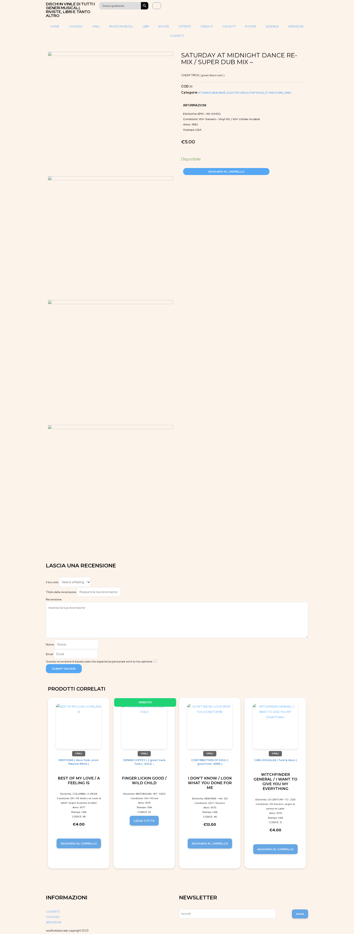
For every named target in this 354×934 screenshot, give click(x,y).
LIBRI (146, 26)
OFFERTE (184, 26)
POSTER (250, 26)
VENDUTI (207, 26)
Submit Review (64, 668)
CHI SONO (76, 26)
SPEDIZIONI (295, 26)
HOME (55, 26)
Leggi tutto (144, 821)
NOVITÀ (163, 26)
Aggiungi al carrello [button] (79, 843)
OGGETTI (229, 26)
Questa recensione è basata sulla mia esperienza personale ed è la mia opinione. (99, 661)
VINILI (96, 26)
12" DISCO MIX (274, 92)
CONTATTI (177, 36)
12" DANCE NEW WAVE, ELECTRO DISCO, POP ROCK (231, 92)
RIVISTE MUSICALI (121, 26)
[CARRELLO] (156, 5)
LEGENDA (272, 26)
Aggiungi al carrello (226, 171)
